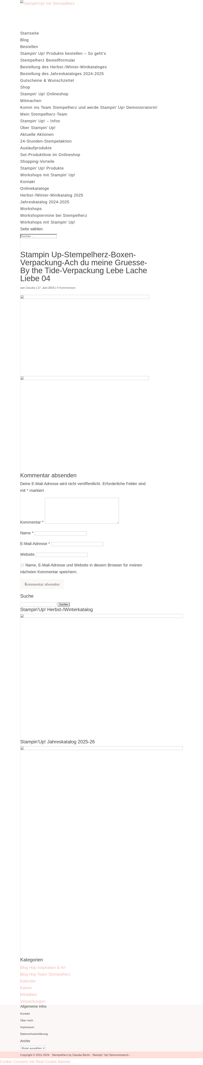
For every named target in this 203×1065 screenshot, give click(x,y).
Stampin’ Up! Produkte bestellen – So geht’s (63, 53)
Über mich (26, 1020)
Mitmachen (30, 100)
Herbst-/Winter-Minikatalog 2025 (51, 195)
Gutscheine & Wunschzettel (47, 80)
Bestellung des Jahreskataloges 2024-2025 (62, 73)
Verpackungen (32, 1001)
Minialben (28, 994)
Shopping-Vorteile (37, 161)
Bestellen (29, 46)
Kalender (28, 981)
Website (27, 554)
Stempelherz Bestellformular (47, 60)
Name (27, 533)
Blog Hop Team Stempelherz (45, 974)
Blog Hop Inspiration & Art (43, 967)
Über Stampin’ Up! (38, 127)
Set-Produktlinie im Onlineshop (50, 154)
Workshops (31, 208)
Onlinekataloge (34, 188)
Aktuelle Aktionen (37, 134)
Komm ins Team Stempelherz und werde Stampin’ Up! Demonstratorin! (89, 107)
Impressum (27, 1027)
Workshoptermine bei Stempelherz (53, 215)
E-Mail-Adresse (35, 543)
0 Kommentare (66, 287)
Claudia (30, 287)
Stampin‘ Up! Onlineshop (44, 94)
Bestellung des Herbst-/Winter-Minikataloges (63, 67)
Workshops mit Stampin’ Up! (47, 175)
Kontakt (27, 181)
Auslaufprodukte (36, 148)
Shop (25, 87)
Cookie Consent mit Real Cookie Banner (35, 1061)
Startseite (29, 33)
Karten (26, 988)
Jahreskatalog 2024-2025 (44, 202)
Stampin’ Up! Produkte (42, 168)
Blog (24, 40)
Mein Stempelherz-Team (43, 114)
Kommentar (32, 522)
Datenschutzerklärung (34, 1033)
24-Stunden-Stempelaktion (46, 141)
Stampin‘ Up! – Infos (40, 121)
